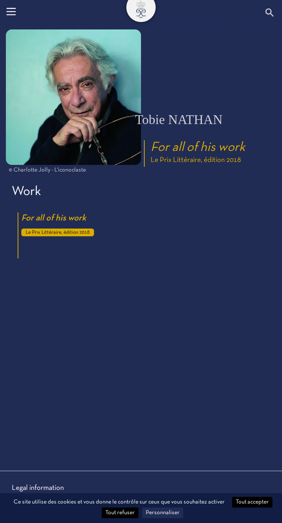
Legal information (38, 488)
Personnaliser (163, 512)
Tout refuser (120, 512)
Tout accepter (252, 502)
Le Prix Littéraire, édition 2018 (196, 160)
